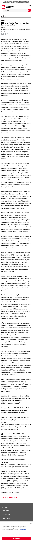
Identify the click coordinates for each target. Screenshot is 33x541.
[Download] (2, 33)
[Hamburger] (30, 5)
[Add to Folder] (6, 33)
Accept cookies (16, 538)
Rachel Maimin (7, 29)
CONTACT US (5, 511)
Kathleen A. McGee (17, 29)
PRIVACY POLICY (6, 518)
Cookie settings (16, 534)
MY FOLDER (5, 507)
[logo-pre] (8, 7)
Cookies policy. (22, 529)
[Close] (31, 524)
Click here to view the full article (10, 492)
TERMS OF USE (6, 515)
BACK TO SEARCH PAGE (10, 498)
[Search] (29, 10)
